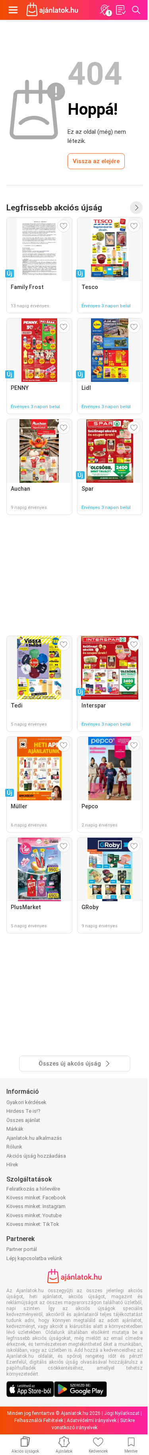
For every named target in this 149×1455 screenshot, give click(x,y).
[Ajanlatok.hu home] (52, 9)
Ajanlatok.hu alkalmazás (34, 1138)
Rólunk (14, 1147)
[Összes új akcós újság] (136, 207)
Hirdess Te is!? (23, 1111)
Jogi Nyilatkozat (121, 1413)
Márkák (14, 1129)
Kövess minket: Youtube (34, 1215)
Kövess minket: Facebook (36, 1198)
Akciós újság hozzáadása (36, 1156)
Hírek (12, 1165)
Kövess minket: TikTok (32, 1224)
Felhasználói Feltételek (38, 1420)
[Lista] (120, 10)
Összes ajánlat (23, 1120)
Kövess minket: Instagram (36, 1206)
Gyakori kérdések (26, 1102)
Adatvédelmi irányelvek (91, 1420)
